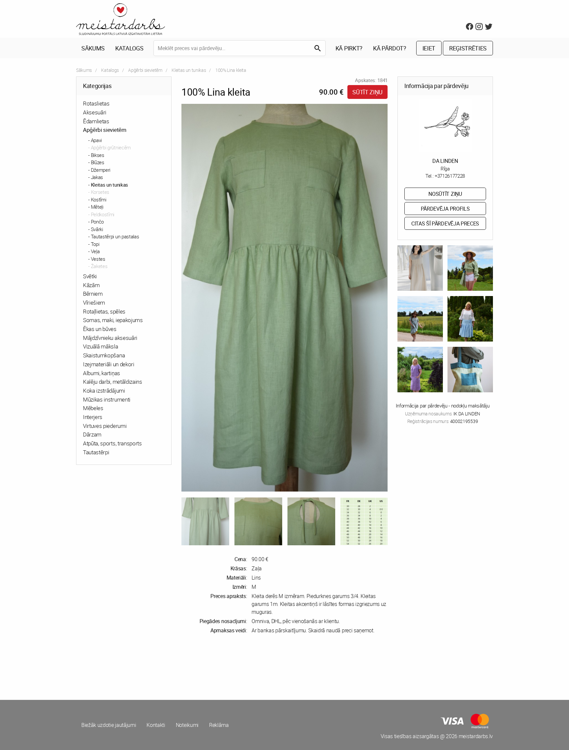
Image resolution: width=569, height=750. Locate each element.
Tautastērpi (96, 452)
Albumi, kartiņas (101, 373)
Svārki (97, 229)
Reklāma (219, 725)
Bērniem (93, 293)
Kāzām (91, 285)
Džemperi (100, 169)
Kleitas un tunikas (189, 70)
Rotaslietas (96, 103)
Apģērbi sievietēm (145, 70)
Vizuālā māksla (100, 346)
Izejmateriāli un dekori (108, 364)
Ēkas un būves (100, 329)
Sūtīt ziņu (367, 92)
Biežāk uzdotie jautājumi (108, 725)
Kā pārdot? (389, 48)
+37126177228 (450, 175)
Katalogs (129, 48)
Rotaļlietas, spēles (104, 311)
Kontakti (156, 725)
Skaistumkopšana (104, 355)
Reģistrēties (468, 48)
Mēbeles (93, 408)
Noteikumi (187, 725)
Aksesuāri (94, 112)
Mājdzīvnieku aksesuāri (110, 338)
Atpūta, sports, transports (112, 443)
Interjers (92, 417)
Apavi (96, 140)
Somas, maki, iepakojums (113, 320)
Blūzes (97, 162)
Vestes (98, 258)
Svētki (90, 276)
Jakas (97, 177)
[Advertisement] (179, 666)
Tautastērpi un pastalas (115, 236)
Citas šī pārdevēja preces (445, 223)
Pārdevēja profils (445, 208)
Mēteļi (97, 206)
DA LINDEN (445, 161)
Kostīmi (98, 199)
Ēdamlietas (96, 121)
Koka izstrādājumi (104, 390)
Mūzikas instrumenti (106, 399)
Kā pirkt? (349, 48)
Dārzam (92, 434)
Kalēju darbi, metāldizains (112, 381)
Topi (95, 244)
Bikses (97, 155)
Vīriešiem (94, 302)
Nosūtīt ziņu (445, 193)
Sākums (93, 48)
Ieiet (428, 48)
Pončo (97, 221)
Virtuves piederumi (104, 426)
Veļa (95, 251)
